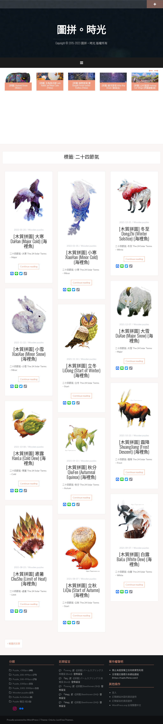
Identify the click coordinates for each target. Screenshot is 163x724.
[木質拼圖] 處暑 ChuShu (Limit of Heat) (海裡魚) (28, 579)
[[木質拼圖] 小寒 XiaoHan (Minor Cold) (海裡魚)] (81, 207)
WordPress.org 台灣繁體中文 (126, 705)
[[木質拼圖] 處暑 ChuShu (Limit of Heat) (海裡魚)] (29, 535)
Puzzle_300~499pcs (22, 674)
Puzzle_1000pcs (20, 683)
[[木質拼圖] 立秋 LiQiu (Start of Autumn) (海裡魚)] (81, 547)
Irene (67, 670)
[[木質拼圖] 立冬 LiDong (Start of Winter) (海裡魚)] (81, 330)
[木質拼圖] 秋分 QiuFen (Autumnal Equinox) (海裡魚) (81, 472)
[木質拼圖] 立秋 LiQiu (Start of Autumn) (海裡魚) (81, 590)
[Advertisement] (81, 117)
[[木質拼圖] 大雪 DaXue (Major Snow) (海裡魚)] (134, 301)
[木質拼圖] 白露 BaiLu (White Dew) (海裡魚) (134, 559)
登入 (114, 692)
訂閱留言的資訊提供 (122, 700)
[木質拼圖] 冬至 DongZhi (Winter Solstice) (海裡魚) (134, 233)
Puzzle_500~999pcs (22, 679)
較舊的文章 (14, 643)
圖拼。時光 (81, 28)
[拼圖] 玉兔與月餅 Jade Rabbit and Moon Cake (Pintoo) (45, 85)
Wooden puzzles (36, 229)
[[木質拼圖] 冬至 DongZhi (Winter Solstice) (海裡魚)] (134, 195)
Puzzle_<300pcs (20, 670)
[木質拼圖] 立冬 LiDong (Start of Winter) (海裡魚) (81, 370)
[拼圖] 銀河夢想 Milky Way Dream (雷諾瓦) (109, 86)
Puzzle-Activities (21, 697)
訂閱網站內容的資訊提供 (124, 696)
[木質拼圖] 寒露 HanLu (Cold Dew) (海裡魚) (29, 458)
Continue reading (28, 266)
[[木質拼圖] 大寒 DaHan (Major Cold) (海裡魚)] (29, 199)
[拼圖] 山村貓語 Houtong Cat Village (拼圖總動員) (140, 86)
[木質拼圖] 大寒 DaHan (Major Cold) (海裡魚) (29, 241)
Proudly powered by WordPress (22, 719)
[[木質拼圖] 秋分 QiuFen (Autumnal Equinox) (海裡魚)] (81, 438)
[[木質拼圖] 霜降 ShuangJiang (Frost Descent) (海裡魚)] (134, 408)
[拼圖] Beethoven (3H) (88, 686)
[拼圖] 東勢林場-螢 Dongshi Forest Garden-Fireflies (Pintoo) (77, 85)
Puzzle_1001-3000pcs (23, 688)
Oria (50, 719)
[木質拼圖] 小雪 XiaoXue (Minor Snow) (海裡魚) (29, 354)
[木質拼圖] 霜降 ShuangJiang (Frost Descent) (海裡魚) (134, 447)
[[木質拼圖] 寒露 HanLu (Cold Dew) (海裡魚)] (29, 422)
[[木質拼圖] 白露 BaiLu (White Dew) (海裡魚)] (134, 519)
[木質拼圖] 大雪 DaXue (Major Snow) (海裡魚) (134, 336)
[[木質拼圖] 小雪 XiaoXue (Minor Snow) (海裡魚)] (29, 314)
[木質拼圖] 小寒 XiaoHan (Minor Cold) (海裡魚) (81, 257)
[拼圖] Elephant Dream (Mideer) (14, 86)
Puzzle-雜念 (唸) (20, 701)
